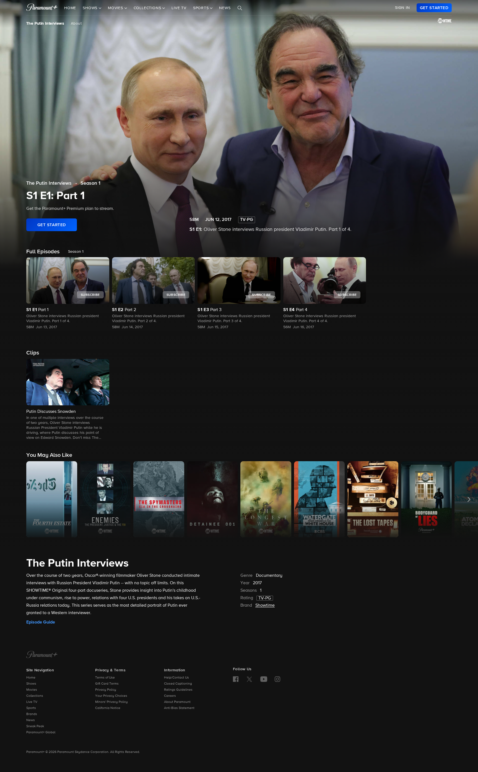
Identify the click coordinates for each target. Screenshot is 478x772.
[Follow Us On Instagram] (277, 679)
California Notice (107, 708)
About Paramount (177, 702)
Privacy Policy (105, 690)
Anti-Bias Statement (179, 708)
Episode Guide (40, 622)
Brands (31, 714)
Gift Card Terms (107, 683)
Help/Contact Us (176, 677)
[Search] (239, 8)
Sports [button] (201, 8)
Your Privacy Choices (111, 696)
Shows (31, 683)
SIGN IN (402, 8)
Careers (170, 696)
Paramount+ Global (40, 732)
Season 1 (90, 183)
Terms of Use (105, 677)
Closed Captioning (178, 683)
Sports (31, 708)
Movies (31, 690)
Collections (34, 696)
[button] (67, 400)
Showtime (265, 605)
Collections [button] (148, 8)
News (224, 8)
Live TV (179, 8)
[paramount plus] (42, 8)
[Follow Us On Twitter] (249, 679)
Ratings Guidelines (178, 690)
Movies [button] (116, 8)
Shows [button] (91, 8)
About (76, 23)
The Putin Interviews (45, 23)
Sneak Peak (35, 726)
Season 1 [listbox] (76, 252)
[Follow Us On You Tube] (263, 679)
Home (70, 8)
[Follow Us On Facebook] (235, 679)
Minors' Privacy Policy (111, 702)
